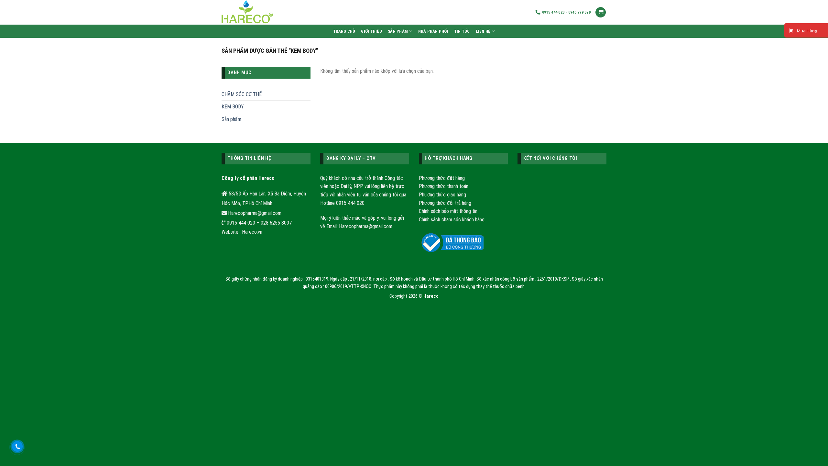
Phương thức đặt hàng (442, 178)
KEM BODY (233, 107)
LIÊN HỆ (483, 31)
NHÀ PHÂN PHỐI (433, 31)
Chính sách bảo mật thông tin (448, 211)
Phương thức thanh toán (443, 186)
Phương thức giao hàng (442, 195)
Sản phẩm (398, 31)
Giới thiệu (371, 31)
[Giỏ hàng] (600, 12)
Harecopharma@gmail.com (365, 226)
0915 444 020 (350, 203)
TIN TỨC (462, 31)
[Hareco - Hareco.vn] (335, 12)
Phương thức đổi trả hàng (445, 203)
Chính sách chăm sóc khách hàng (452, 219)
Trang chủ (344, 31)
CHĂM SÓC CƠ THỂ (242, 94)
